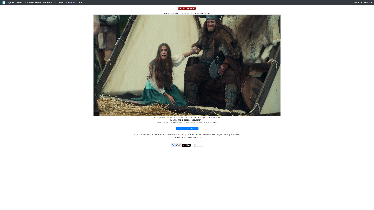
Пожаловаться (196, 118)
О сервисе (46, 2)
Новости (20, 2)
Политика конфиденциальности (190, 137)
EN (81, 2)
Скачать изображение (212, 118)
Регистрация (367, 2)
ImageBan (10, 2)
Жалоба (61, 2)
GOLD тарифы (29, 2)
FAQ (56, 2)
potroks (215, 122)
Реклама (69, 2)
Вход (358, 2)
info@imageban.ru (222, 135)
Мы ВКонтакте (235, 135)
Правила (38, 2)
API (52, 2)
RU (76, 2)
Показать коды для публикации (187, 129)
